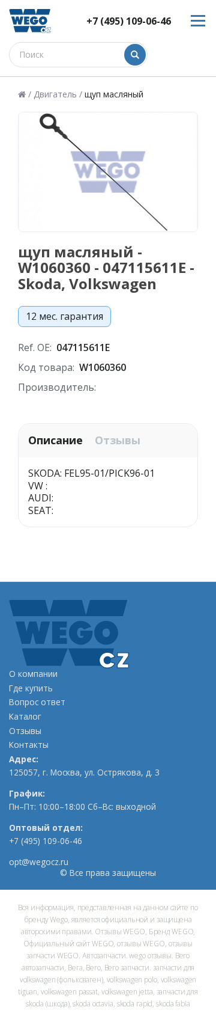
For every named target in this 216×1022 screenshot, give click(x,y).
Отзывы (117, 440)
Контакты (29, 744)
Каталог (25, 716)
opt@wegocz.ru (38, 862)
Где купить (31, 688)
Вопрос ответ (37, 702)
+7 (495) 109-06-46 (128, 21)
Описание (55, 440)
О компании (33, 674)
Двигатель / (58, 94)
